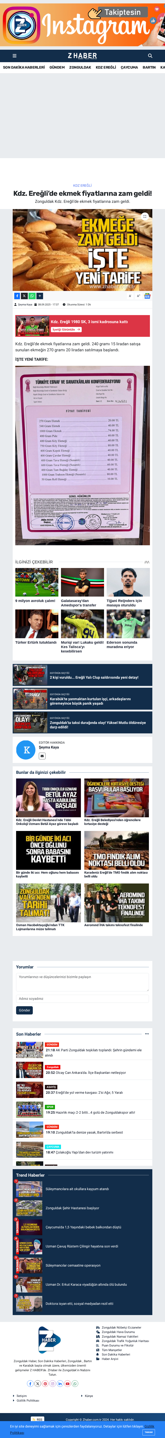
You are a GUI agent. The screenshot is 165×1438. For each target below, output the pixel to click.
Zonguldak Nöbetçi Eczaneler (121, 1327)
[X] (37, 1383)
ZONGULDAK (80, 67)
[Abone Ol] (147, 296)
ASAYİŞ (51, 1087)
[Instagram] (52, 1383)
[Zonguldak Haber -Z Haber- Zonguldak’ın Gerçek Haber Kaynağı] (82, 56)
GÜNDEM (57, 67)
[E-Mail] (42, 756)
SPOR (50, 1106)
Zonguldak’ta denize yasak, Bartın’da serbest (84, 1132)
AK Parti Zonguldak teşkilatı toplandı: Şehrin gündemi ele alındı (93, 1052)
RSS (39, 1420)
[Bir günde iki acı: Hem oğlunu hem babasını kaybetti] (48, 850)
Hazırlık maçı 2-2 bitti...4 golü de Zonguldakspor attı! (90, 1112)
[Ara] (150, 56)
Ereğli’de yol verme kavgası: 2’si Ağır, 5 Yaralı (84, 1093)
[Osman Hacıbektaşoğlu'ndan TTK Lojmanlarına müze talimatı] (48, 903)
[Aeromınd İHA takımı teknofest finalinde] (116, 903)
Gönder (24, 1010)
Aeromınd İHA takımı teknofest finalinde (113, 925)
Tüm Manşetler (112, 1350)
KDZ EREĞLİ (106, 67)
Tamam (149, 1432)
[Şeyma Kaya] (25, 750)
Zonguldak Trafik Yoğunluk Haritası (125, 1341)
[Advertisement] (82, 126)
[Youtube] (67, 1383)
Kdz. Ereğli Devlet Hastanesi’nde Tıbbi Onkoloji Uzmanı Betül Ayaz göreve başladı (47, 822)
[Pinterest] (45, 1383)
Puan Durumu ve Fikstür (118, 1345)
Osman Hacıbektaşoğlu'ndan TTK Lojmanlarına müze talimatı (40, 927)
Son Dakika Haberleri (116, 1354)
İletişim (22, 1396)
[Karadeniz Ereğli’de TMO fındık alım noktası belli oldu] (116, 850)
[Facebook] (30, 1383)
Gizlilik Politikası (28, 1400)
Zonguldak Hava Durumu (118, 1332)
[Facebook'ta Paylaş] (17, 296)
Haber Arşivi (110, 1359)
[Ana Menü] (14, 56)
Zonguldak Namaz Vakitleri (120, 1336)
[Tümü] (147, 1034)
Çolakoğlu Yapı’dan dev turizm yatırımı (79, 1152)
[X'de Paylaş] (24, 296)
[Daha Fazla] (39, 296)
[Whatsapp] (75, 1383)
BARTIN (149, 67)
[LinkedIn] (60, 1383)
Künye (89, 1396)
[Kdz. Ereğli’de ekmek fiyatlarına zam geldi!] (83, 250)
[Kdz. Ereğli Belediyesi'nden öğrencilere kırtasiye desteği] (116, 798)
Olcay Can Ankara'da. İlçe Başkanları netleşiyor (86, 1073)
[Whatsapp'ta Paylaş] (32, 296)
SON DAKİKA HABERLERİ (24, 67)
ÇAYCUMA (129, 67)
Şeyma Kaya (25, 304)
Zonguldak (53, 1067)
